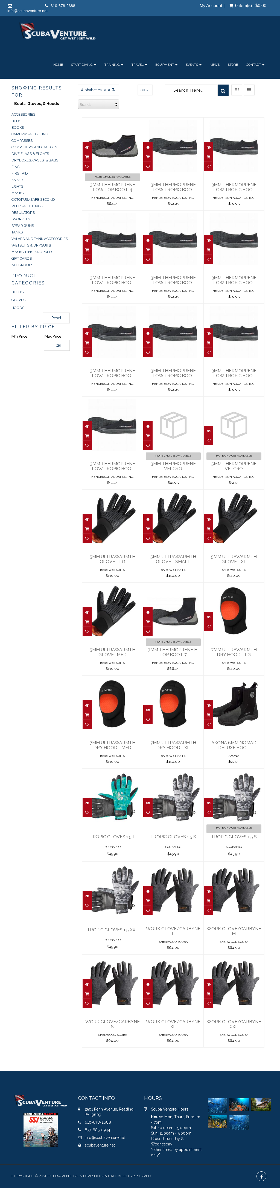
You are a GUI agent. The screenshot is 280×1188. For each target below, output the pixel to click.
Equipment (165, 65)
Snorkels (20, 219)
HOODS (17, 308)
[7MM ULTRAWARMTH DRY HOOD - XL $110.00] (173, 679)
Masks (17, 193)
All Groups (22, 265)
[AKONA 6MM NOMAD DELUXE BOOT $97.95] (234, 679)
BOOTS (17, 292)
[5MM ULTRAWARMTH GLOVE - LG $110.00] (112, 493)
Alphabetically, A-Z (98, 90)
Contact (254, 65)
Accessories (23, 114)
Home (58, 65)
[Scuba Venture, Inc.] (57, 31)
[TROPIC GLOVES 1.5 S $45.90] (173, 772)
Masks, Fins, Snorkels (32, 252)
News (215, 65)
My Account (211, 6)
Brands (85, 105)
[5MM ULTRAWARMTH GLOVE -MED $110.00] (112, 586)
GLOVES (18, 300)
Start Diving (82, 65)
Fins (15, 167)
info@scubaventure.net (27, 10)
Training (112, 65)
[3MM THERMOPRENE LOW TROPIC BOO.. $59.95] (173, 121)
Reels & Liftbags (27, 206)
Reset (56, 318)
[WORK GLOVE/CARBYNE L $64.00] (173, 865)
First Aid (19, 173)
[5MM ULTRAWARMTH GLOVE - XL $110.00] (234, 493)
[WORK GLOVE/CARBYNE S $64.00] (112, 958)
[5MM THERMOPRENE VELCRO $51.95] (234, 400)
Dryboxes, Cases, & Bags (34, 160)
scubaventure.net (100, 1145)
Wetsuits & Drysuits (31, 245)
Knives (17, 180)
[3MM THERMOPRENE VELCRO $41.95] (173, 400)
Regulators (23, 213)
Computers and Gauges (34, 147)
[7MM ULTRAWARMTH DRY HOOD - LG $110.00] (234, 586)
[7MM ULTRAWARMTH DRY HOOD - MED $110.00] (112, 679)
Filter (56, 345)
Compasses (22, 141)
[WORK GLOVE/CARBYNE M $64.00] (234, 865)
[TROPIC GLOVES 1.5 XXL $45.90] (112, 865)
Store (233, 65)
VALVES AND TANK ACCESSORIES (39, 239)
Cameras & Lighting (29, 134)
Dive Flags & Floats (30, 154)
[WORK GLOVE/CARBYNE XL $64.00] (173, 958)
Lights (17, 186)
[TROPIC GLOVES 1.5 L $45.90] (112, 772)
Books (17, 127)
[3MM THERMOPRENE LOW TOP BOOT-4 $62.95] (112, 121)
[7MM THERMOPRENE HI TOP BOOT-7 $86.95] (173, 586)
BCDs (16, 121)
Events (192, 65)
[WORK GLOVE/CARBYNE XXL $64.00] (234, 958)
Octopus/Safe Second (33, 199)
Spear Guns (22, 226)
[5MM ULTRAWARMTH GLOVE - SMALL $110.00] (173, 493)
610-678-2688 (63, 6)
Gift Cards (21, 258)
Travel (138, 65)
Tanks (17, 232)
